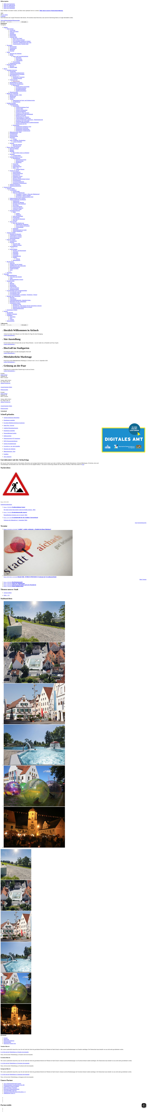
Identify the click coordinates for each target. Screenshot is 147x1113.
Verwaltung (9, 45)
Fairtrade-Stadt (13, 37)
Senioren (12, 143)
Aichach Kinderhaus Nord (22, 107)
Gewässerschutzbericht (18, 181)
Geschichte (12, 30)
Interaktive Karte (17, 304)
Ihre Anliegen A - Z (14, 75)
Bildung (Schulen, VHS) (16, 95)
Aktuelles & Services (12, 70)
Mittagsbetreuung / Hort (15, 132)
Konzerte (12, 242)
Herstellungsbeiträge (21, 89)
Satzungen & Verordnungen (16, 84)
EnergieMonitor (17, 172)
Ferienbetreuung (14, 133)
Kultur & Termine (11, 239)
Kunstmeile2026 (17, 256)
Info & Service (10, 261)
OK (2, 13)
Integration (12, 137)
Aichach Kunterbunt (21, 111)
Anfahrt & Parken (14, 268)
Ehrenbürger (13, 34)
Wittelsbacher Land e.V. (9, 1093)
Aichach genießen (11, 232)
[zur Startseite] (4, 14)
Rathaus (6, 27)
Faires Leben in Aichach (19, 39)
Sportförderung (16, 101)
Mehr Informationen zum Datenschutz (10, 19)
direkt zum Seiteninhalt (9, 8)
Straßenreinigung (17, 177)
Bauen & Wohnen (14, 148)
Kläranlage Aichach (17, 176)
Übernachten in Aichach (16, 236)
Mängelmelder (16, 81)
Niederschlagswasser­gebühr (22, 86)
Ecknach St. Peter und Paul (22, 112)
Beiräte (11, 55)
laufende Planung (20, 169)
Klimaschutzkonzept (18, 173)
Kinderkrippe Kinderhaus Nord (23, 126)
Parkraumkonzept (17, 166)
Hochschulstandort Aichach (16, 279)
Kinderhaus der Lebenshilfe (22, 121)
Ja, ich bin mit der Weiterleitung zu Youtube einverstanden (15, 1052)
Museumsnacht (16, 260)
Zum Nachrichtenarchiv (140, 522)
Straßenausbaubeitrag (21, 90)
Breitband (12, 154)
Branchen (12, 297)
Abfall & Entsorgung (15, 184)
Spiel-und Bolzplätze (18, 216)
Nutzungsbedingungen (18, 308)
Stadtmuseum (16, 201)
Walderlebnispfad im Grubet (19, 230)
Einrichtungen (13, 286)
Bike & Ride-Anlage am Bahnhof (21, 152)
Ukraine (15, 139)
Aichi (11, 270)
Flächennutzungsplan (21, 159)
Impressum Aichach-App (10, 1043)
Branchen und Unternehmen (13, 296)
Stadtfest (15, 257)
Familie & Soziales (11, 103)
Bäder (6, 20)
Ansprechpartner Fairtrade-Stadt (20, 44)
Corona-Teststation (17, 141)
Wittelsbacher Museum (18, 202)
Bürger (5, 68)
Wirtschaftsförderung (12, 275)
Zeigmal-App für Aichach (16, 264)
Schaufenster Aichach (15, 303)
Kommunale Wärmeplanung (20, 183)
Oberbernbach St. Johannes (22, 117)
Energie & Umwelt (14, 170)
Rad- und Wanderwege (18, 223)
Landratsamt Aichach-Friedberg (11, 1086)
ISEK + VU (16, 168)
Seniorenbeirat (16, 61)
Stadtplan (10, 20)
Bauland (12, 150)
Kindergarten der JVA (21, 123)
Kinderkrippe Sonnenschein (22, 129)
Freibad (18, 213)
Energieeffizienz (17, 180)
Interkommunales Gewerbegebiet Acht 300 (14, 1085)
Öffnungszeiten (16, 20)
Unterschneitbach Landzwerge (23, 118)
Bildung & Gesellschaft (12, 93)
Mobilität (12, 151)
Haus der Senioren (17, 144)
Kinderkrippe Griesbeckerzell (23, 130)
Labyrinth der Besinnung (19, 219)
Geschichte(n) (13, 190)
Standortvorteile (10, 281)
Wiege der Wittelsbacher (19, 192)
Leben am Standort (14, 287)
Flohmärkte (15, 253)
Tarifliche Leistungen (12, 314)
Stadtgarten (15, 228)
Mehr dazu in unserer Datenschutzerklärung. (51, 10)
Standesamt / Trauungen (18, 77)
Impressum (6, 1039)
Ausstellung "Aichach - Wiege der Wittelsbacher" (28, 194)
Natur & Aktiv (13, 221)
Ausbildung (9, 315)
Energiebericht (16, 174)
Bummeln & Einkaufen (15, 234)
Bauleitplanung (16, 158)
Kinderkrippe (16, 125)
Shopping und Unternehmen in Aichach (22, 307)
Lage (11, 282)
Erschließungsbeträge (21, 88)
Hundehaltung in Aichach (16, 82)
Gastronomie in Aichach (16, 235)
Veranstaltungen (14, 246)
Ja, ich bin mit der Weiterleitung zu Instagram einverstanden (15, 1074)
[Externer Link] (75, 1097)
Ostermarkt (15, 254)
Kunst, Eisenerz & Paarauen (23, 225)
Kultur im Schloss (17, 245)
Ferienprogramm (14, 136)
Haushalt (12, 50)
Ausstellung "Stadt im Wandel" (23, 195)
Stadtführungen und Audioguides (18, 265)
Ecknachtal (15, 163)
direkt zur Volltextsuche (9, 5)
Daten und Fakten (14, 31)
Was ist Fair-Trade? (17, 38)
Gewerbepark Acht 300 (15, 292)
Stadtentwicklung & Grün (16, 157)
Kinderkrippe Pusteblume (22, 128)
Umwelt (12, 319)
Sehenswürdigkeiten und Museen (18, 199)
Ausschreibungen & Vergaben (17, 74)
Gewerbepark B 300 (15, 293)
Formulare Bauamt (17, 78)
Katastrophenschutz (11, 64)
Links (11, 278)
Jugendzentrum (13, 134)
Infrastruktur (13, 285)
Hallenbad (18, 214)
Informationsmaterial (15, 267)
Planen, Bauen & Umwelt (13, 147)
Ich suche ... (3, 22)
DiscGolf (15, 220)
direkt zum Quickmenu (9, 4)
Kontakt (6, 1038)
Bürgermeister (13, 46)
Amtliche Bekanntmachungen (17, 72)
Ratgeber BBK (13, 67)
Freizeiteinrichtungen (15, 210)
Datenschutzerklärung (9, 1040)
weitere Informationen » (9, 335)
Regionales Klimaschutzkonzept (11, 1089)
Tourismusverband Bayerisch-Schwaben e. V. (15, 1091)
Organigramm (13, 48)
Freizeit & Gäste (8, 187)
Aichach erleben (11, 188)
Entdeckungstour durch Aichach (17, 198)
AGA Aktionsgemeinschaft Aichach (12, 1083)
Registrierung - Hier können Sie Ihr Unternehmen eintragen (27, 305)
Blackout (12, 66)
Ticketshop (9, 272)
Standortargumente (14, 289)
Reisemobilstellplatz (14, 238)
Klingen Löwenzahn (21, 115)
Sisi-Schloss (16, 205)
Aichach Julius (19, 108)
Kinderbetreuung (14, 104)
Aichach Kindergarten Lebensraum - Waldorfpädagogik (29, 119)
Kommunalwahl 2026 (15, 63)
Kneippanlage (16, 217)
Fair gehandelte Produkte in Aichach (21, 41)
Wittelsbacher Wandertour (22, 224)
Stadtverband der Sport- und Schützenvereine (24, 100)
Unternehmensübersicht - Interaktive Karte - (20, 300)
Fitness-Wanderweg (17, 231)
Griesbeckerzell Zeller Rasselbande (24, 114)
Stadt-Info (12, 263)
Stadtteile (12, 33)
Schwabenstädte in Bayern (10, 1090)
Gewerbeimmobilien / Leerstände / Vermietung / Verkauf (23, 294)
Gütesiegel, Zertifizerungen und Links (22, 42)
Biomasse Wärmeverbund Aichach (21, 179)
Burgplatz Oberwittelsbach (19, 203)
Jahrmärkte (15, 252)
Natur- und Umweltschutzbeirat (20, 56)
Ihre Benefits (10, 312)
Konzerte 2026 (16, 243)
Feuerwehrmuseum (17, 206)
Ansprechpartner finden (6, 387)
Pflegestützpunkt (17, 146)
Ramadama (18, 57)
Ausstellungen (13, 241)
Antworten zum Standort (16, 276)
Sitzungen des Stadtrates (16, 53)
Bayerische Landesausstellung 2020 (24, 197)
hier (83, 464)
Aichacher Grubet (17, 209)
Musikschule (13, 96)
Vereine (11, 99)
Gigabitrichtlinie (17, 155)
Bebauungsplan (19, 161)
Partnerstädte (13, 35)
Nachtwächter (16, 191)
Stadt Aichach (10, 28)
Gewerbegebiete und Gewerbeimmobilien (17, 290)
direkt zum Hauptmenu (9, 6)
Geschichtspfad (19, 227)
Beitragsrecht (16, 85)
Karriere (6, 311)
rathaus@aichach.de (5, 383)
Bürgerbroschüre (14, 92)
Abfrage (18, 259)
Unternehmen (13, 298)
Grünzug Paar (16, 165)
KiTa (11, 318)
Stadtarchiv (12, 97)
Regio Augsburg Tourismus (10, 1087)
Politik (8, 52)
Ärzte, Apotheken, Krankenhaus (17, 140)
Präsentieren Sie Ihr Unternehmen (18, 301)
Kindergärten (16, 106)
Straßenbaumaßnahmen (15, 185)
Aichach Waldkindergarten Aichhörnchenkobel (27, 122)
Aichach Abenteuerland (21, 110)
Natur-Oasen (19, 59)
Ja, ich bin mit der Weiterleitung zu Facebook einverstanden (15, 1063)
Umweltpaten (19, 60)
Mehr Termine (142, 579)
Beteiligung (19, 162)
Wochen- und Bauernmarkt (19, 250)
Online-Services (14, 79)
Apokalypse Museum (18, 208)
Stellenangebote (10, 321)
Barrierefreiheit (7, 1042)
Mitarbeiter (12, 49)
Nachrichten (13, 71)
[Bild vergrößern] (34, 641)
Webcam (3, 20)
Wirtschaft (6, 274)
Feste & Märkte (13, 249)
